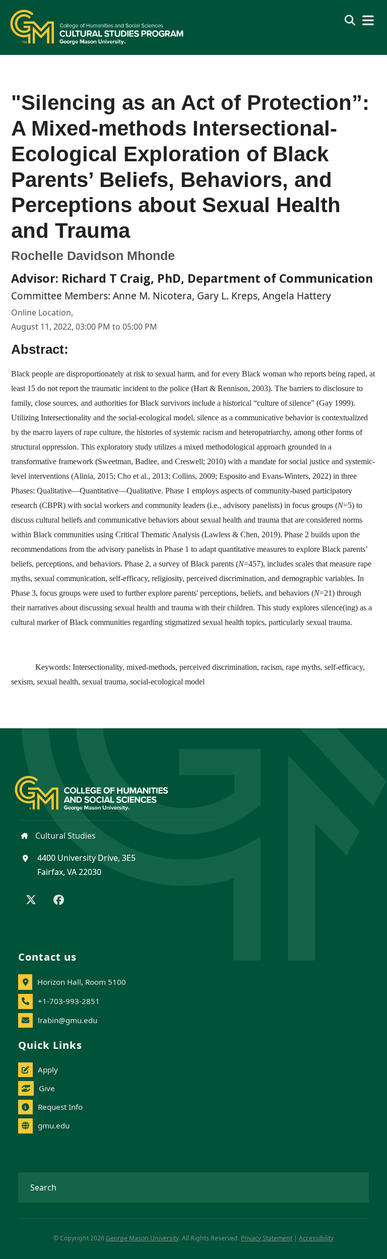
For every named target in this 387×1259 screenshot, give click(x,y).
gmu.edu (54, 1125)
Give (47, 1088)
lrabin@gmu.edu (67, 1020)
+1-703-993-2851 (69, 1001)
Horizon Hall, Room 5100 (81, 982)
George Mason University (142, 1238)
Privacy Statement (266, 1238)
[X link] (31, 900)
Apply (48, 1069)
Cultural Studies (64, 835)
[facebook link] (58, 900)
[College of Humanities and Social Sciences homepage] (101, 787)
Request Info (60, 1107)
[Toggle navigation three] (368, 20)
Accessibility (316, 1238)
